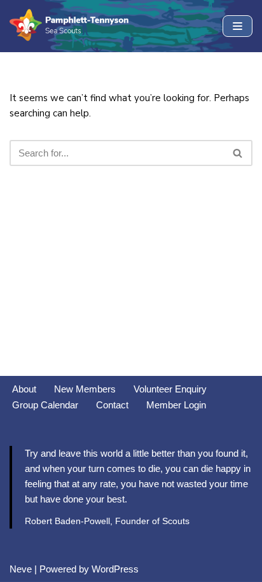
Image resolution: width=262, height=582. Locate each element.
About (24, 389)
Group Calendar (45, 404)
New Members (85, 389)
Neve (21, 569)
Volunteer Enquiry (170, 389)
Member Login (176, 404)
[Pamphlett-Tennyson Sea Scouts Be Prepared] (70, 26)
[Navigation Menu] (237, 26)
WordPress (115, 569)
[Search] (238, 153)
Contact (112, 404)
